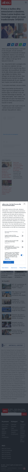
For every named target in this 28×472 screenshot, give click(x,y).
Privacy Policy (22, 267)
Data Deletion (5, 267)
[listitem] (14, 232)
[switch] (22, 236)
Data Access (14, 267)
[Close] (24, 204)
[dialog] (14, 236)
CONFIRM (8, 262)
